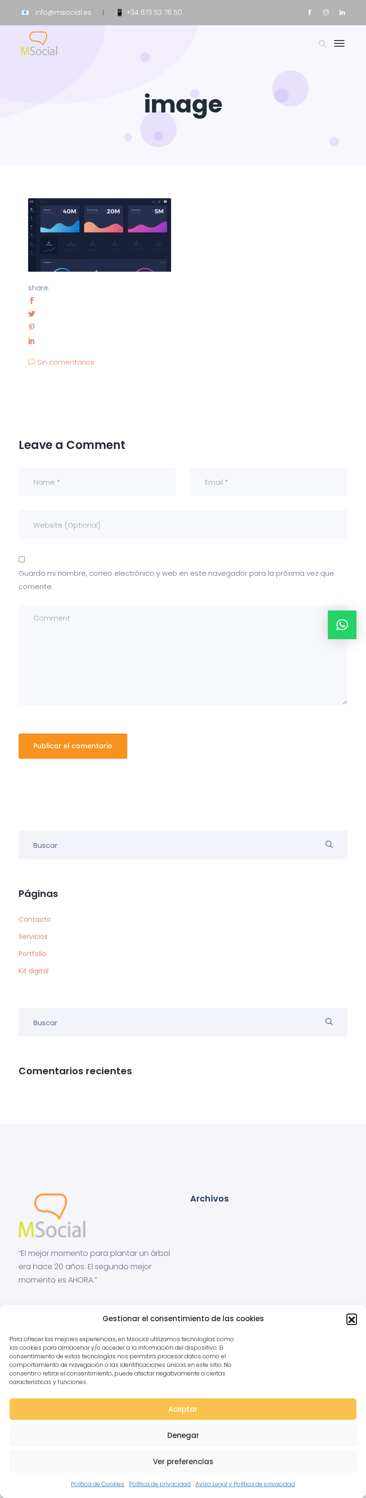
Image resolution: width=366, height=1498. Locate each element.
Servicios (33, 936)
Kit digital (34, 971)
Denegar (183, 1435)
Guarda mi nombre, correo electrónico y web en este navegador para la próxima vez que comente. (176, 579)
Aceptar (183, 1409)
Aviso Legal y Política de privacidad (245, 1484)
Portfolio (32, 953)
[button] (351, 1319)
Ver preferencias (183, 1462)
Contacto (35, 919)
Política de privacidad (160, 1484)
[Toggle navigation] (339, 48)
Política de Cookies (97, 1484)
